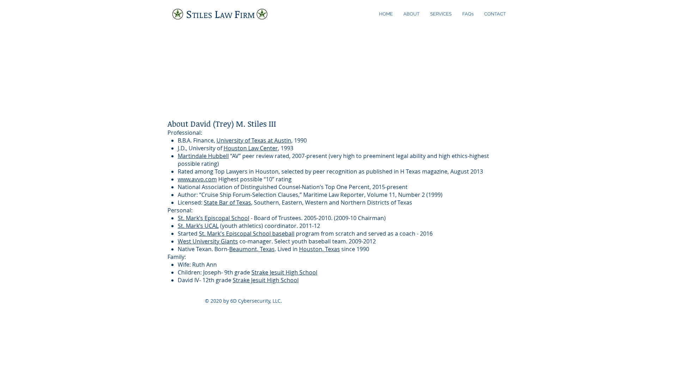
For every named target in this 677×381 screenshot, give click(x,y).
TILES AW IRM (220, 15)
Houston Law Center (251, 148)
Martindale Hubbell (203, 156)
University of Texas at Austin (253, 140)
